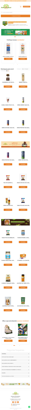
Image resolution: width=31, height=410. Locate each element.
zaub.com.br (15, 409)
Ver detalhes (8, 58)
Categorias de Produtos (16, 15)
